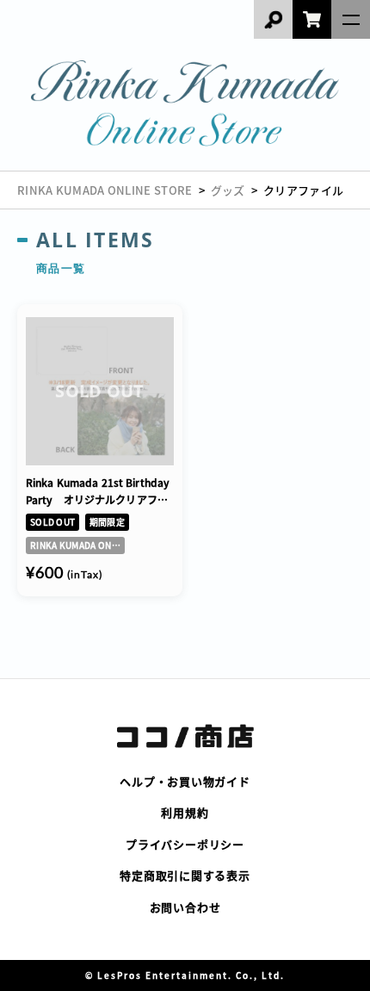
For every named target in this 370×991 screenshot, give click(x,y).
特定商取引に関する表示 (185, 875)
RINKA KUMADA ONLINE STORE (105, 190)
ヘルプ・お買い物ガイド (185, 781)
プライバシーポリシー (185, 844)
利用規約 (184, 812)
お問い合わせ (185, 907)
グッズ (228, 190)
